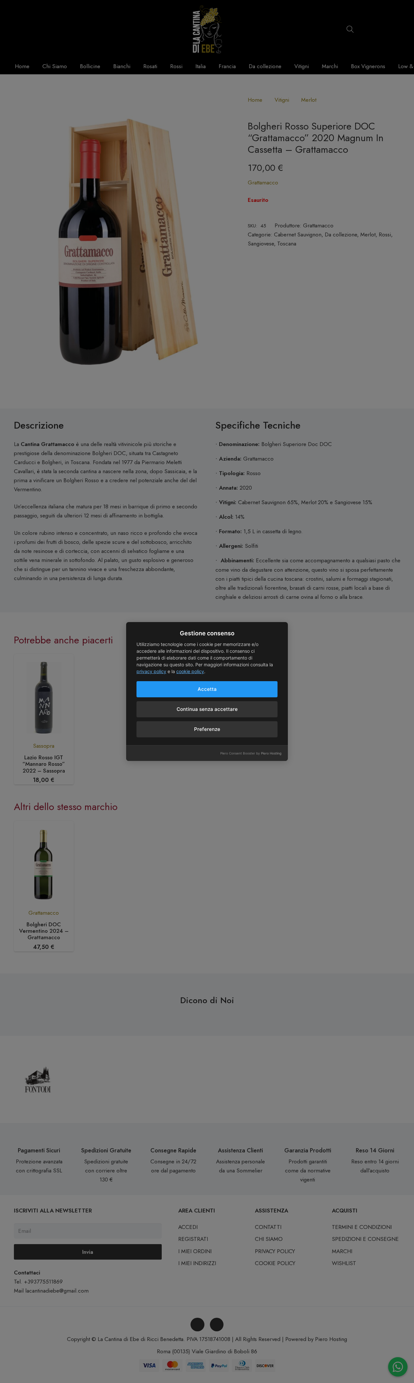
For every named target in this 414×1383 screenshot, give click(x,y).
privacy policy (151, 671)
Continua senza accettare (207, 709)
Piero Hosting (271, 753)
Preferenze (207, 729)
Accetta (207, 689)
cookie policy (190, 671)
